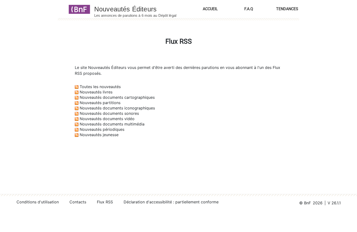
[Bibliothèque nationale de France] (78, 9)
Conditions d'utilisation (38, 201)
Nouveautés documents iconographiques (117, 108)
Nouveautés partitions (100, 102)
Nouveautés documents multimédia (112, 124)
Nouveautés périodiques (102, 129)
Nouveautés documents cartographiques (117, 97)
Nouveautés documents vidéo (107, 118)
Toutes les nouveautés (100, 86)
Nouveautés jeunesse (99, 134)
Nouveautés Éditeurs (107, 67)
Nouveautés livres (96, 92)
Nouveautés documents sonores (109, 113)
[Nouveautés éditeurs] (139, 9)
